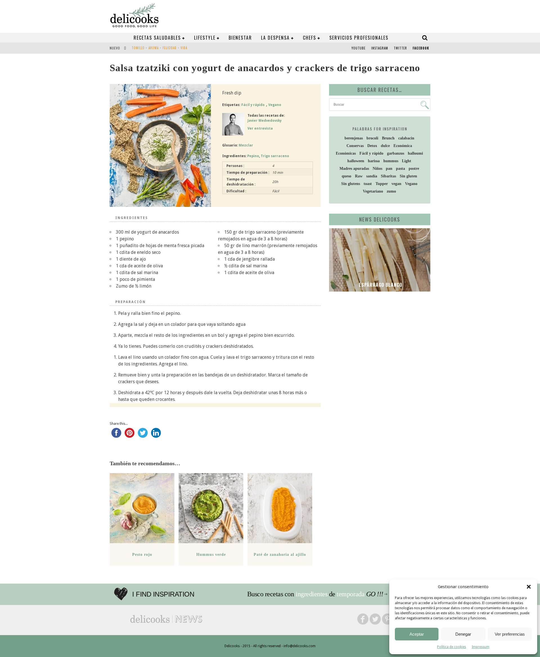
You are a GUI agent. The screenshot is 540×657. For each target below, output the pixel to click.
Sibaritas (388, 176)
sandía (371, 176)
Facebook (421, 48)
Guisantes (140, 48)
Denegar (463, 634)
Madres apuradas (354, 168)
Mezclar (246, 145)
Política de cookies (451, 647)
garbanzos (395, 153)
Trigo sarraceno (275, 156)
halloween (355, 161)
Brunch (388, 138)
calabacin (406, 138)
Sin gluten (408, 176)
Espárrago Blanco (379, 284)
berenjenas (354, 138)
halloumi (415, 153)
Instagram (379, 48)
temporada (350, 594)
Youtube (359, 48)
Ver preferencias (510, 634)
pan (389, 168)
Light (406, 161)
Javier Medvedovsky (265, 121)
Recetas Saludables (157, 37)
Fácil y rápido (253, 105)
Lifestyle (204, 37)
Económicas (346, 153)
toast (368, 184)
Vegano (274, 105)
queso (346, 176)
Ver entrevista (260, 128)
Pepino (253, 156)
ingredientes (311, 594)
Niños (377, 168)
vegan (396, 184)
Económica (402, 146)
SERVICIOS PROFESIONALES (358, 37)
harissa (374, 161)
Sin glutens (350, 184)
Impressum (480, 647)
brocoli (372, 138)
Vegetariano (373, 191)
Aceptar (417, 634)
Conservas (355, 146)
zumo (391, 191)
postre (414, 168)
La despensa (275, 37)
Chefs (309, 37)
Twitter (400, 48)
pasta (400, 168)
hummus (390, 161)
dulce (385, 146)
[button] (529, 587)
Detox (372, 146)
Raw (359, 176)
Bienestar (240, 37)
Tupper (381, 184)
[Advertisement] (378, 339)
